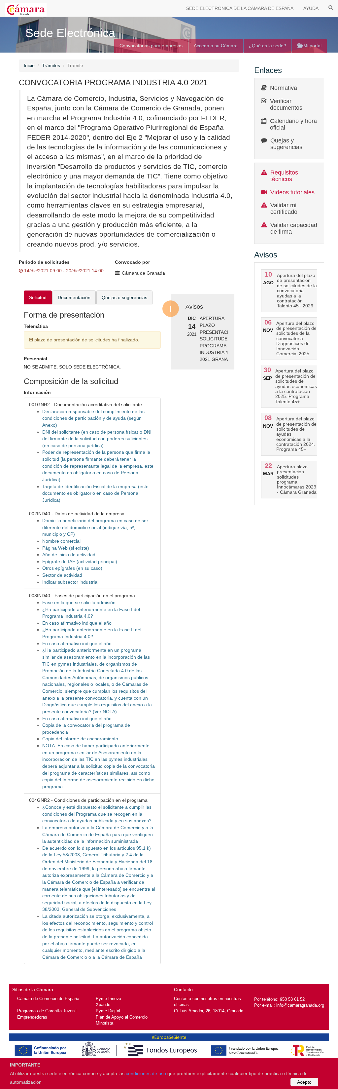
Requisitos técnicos (284, 175)
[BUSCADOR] (330, 7)
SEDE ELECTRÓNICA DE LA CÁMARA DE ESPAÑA (239, 8)
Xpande (103, 1004)
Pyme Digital (108, 1010)
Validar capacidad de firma (293, 228)
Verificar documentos (286, 104)
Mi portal (311, 45)
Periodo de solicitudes (44, 262)
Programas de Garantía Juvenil (47, 1010)
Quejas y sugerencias (286, 143)
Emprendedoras (32, 1017)
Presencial (35, 358)
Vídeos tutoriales (292, 192)
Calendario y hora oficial (293, 124)
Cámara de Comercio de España (48, 998)
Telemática (36, 326)
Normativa (283, 88)
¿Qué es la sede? (267, 45)
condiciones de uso (146, 1073)
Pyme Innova (108, 998)
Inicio (29, 65)
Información (37, 392)
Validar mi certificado (283, 208)
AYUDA (311, 8)
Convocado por (132, 262)
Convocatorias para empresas (151, 45)
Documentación (74, 297)
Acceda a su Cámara (216, 45)
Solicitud (38, 297)
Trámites (51, 65)
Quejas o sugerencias (124, 297)
